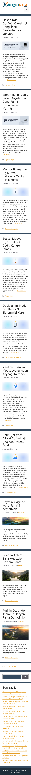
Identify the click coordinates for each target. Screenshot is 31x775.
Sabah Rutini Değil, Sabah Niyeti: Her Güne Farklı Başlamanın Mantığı (15, 101)
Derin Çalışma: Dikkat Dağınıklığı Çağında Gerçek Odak (14, 440)
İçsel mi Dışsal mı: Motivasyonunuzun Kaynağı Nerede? (15, 370)
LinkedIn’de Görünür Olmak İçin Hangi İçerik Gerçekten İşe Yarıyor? (15, 26)
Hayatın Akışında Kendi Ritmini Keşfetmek (13, 505)
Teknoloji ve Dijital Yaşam (13, 357)
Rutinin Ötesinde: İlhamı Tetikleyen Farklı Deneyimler (14, 614)
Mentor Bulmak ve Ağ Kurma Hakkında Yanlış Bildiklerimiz (14, 174)
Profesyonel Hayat (11, 85)
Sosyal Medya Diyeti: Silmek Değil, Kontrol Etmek (11, 244)
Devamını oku (11, 80)
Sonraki (14, 667)
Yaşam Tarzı (9, 296)
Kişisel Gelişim (9, 160)
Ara (25, 677)
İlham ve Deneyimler (11, 229)
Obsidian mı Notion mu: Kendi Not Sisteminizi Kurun (15, 309)
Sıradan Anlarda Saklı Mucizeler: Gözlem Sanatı (13, 558)
